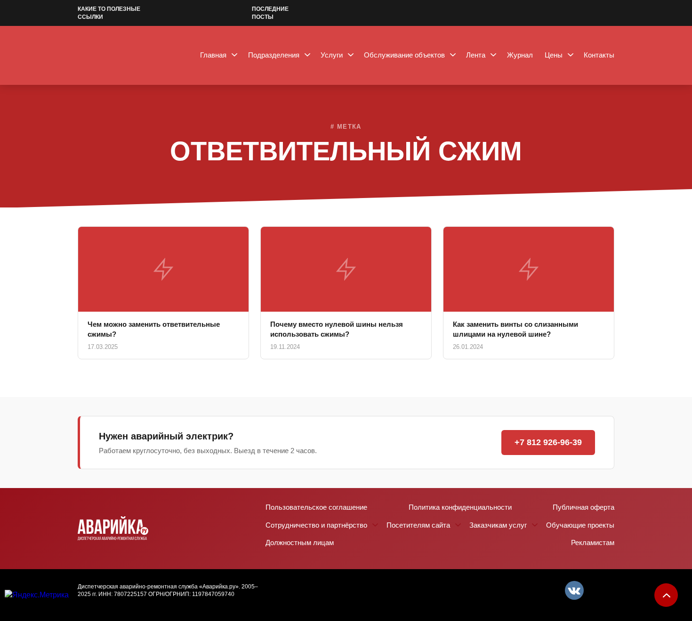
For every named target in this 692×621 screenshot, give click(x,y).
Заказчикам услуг (498, 525)
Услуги (332, 55)
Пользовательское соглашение (316, 507)
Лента (475, 55)
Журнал (520, 55)
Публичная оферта (583, 507)
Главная (213, 55)
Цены (554, 55)
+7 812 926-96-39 (548, 442)
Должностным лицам (300, 542)
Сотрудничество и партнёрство (316, 525)
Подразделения (273, 55)
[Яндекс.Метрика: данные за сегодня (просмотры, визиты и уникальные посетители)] (37, 595)
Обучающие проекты (580, 525)
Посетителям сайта (418, 525)
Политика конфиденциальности (460, 507)
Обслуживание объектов (404, 55)
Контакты (599, 55)
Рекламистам (592, 542)
